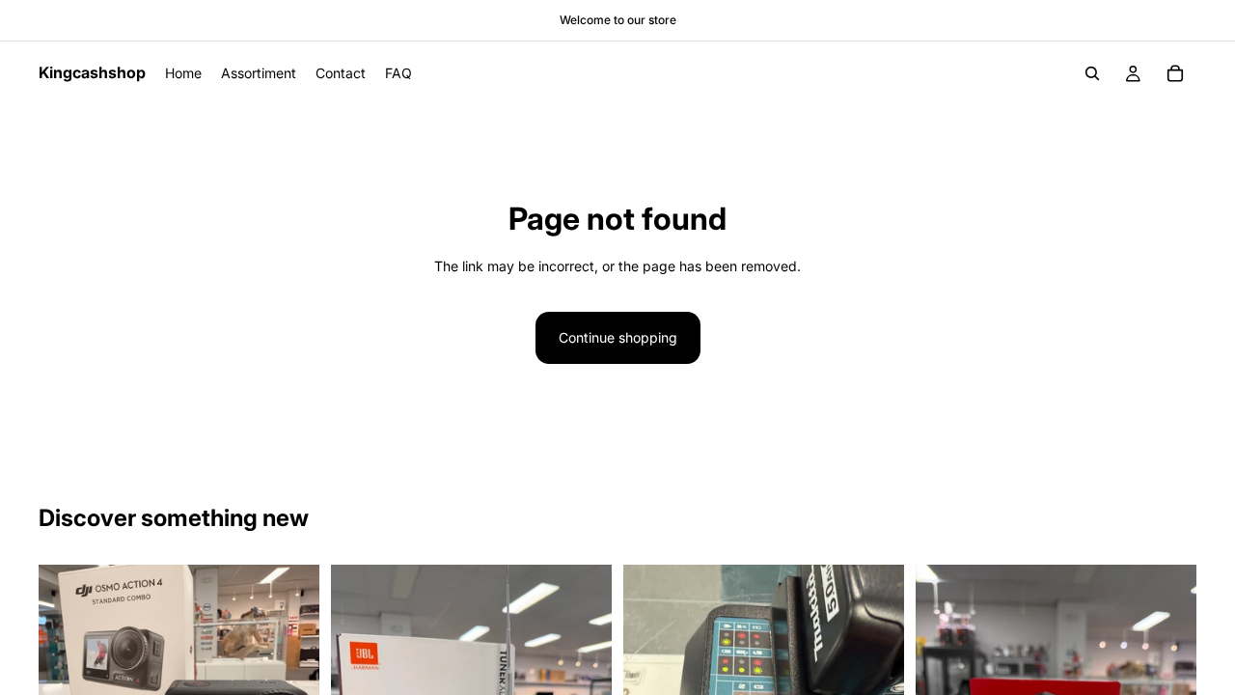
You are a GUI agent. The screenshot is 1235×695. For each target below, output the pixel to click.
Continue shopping (618, 337)
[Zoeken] (1092, 73)
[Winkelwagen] (1175, 73)
